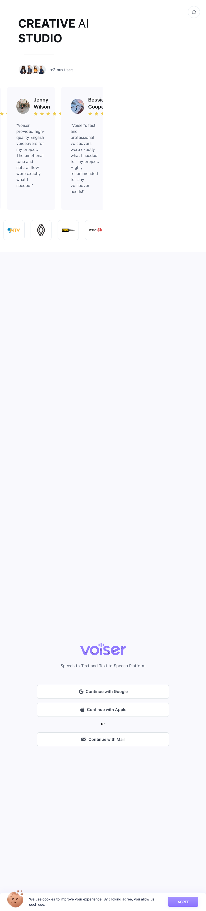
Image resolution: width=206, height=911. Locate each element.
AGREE (183, 902)
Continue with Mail (106, 739)
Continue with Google (107, 691)
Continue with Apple (106, 709)
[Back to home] (194, 12)
